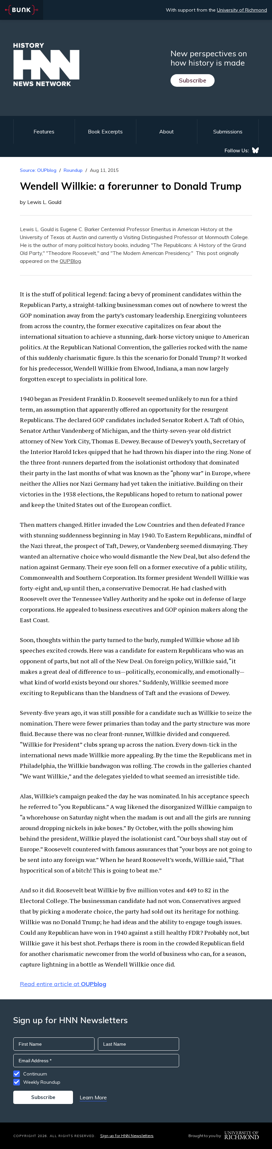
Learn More (93, 1097)
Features (44, 131)
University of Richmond (242, 10)
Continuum (35, 1074)
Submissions (227, 131)
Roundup (73, 170)
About (166, 131)
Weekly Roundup (41, 1082)
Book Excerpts (105, 131)
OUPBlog (70, 261)
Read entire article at (63, 984)
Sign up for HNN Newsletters (127, 1135)
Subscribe (192, 80)
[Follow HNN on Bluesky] (255, 150)
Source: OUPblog (38, 170)
